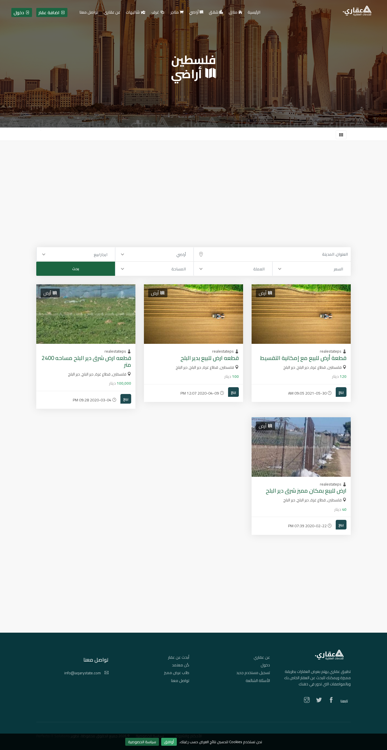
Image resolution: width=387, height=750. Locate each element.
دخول (265, 665)
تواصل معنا (180, 680)
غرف (156, 12)
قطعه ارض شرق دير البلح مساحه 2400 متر (86, 361)
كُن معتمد (180, 665)
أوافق (169, 741)
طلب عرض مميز (176, 673)
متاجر (175, 12)
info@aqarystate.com (83, 673)
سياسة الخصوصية (142, 741)
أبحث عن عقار (178, 657)
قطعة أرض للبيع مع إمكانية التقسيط (303, 358)
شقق (214, 12)
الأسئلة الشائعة (258, 680)
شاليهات (133, 12)
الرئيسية (254, 12)
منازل (233, 12)
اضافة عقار (50, 12)
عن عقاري (262, 657)
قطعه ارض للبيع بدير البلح (209, 358)
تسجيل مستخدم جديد (253, 673)
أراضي (194, 12)
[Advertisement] (193, 183)
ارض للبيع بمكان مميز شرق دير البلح (306, 490)
